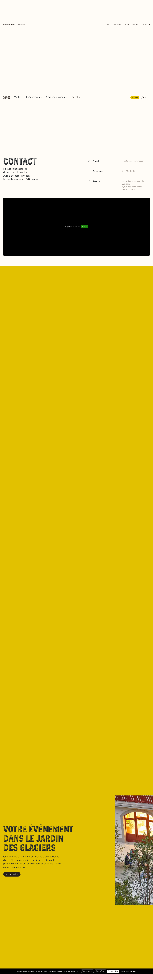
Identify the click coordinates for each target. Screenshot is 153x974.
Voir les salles (12, 874)
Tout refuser (100, 971)
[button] (18, 97)
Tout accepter (87, 971)
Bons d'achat (117, 24)
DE (144, 24)
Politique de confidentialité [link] (128, 971)
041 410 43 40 (128, 171)
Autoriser (84, 227)
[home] (6, 97)
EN (146, 24)
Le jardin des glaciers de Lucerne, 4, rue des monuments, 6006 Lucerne (133, 185)
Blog (107, 24)
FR (149, 24)
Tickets (135, 97)
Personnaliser (113, 971)
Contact (135, 24)
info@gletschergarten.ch (133, 161)
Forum (127, 24)
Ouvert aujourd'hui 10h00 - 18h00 (14, 24)
